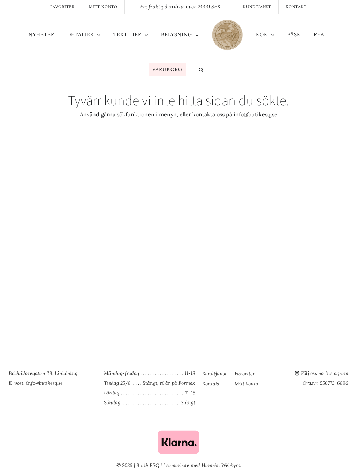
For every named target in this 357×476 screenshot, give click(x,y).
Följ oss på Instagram (324, 373)
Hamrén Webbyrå (221, 465)
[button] (201, 70)
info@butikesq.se (256, 114)
